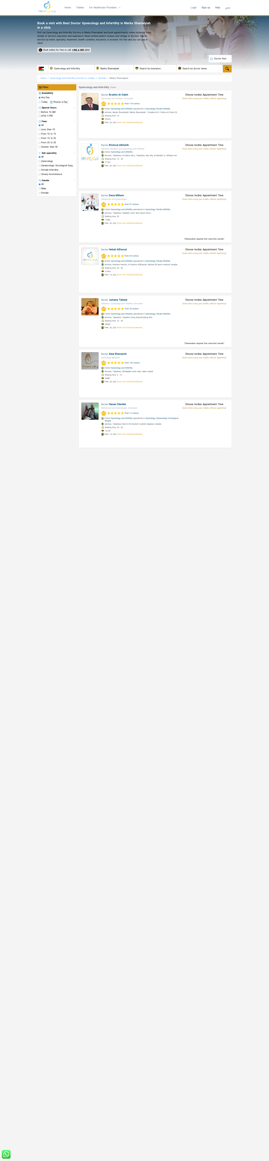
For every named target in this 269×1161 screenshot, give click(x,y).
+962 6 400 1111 (81, 50)
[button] (105, 8)
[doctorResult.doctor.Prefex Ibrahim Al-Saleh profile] (90, 101)
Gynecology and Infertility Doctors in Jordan (72, 78)
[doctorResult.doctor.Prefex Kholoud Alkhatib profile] (90, 152)
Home (67, 7)
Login (193, 7)
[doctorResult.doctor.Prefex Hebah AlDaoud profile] (90, 256)
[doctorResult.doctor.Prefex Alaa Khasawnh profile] (90, 360)
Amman (102, 78)
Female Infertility (163, 108)
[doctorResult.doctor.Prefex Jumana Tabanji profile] (90, 306)
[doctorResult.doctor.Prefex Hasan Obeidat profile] (90, 411)
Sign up (205, 7)
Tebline (80, 7)
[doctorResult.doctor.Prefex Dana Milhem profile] (90, 202)
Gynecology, (150, 108)
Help (217, 7)
